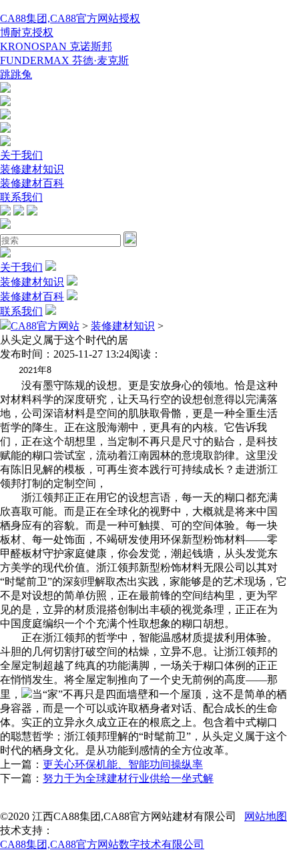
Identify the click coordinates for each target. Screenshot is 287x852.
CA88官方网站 (45, 326)
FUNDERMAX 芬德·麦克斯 (64, 60)
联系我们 (21, 197)
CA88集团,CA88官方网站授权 (70, 18)
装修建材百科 (32, 183)
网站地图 (265, 816)
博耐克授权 (26, 32)
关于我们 (21, 155)
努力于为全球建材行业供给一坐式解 (128, 778)
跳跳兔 (16, 74)
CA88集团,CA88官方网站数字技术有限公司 (102, 844)
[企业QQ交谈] (5, 89)
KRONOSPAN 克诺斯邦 (56, 46)
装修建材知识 (32, 169)
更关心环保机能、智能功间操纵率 (123, 764)
